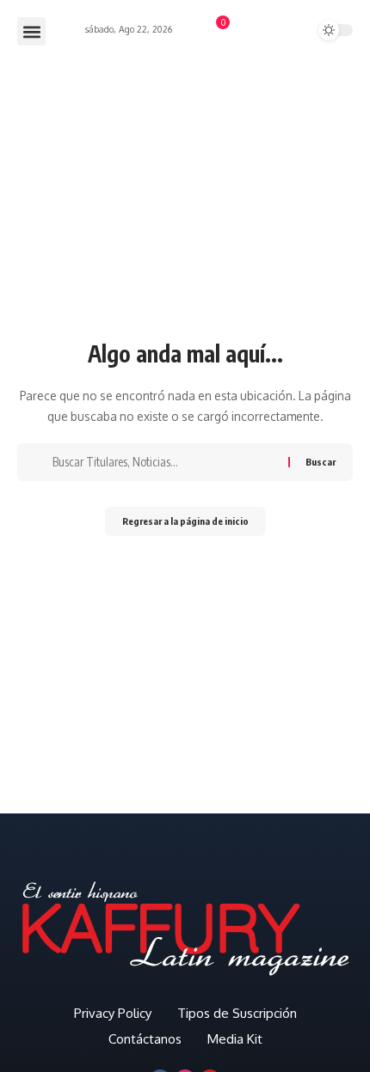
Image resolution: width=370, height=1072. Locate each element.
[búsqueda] (274, 31)
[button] (31, 31)
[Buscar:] (164, 462)
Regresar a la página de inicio (185, 521)
